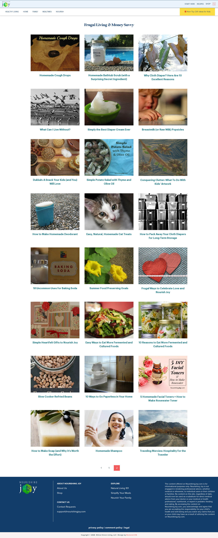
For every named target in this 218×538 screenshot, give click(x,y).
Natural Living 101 (120, 488)
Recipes (200, 4)
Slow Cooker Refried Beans (55, 397)
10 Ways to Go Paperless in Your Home (109, 397)
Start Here (190, 4)
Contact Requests (66, 506)
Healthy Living (12, 12)
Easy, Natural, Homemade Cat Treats (109, 234)
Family (35, 12)
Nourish (60, 12)
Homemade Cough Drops (55, 75)
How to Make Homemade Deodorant (55, 234)
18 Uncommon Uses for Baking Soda (55, 288)
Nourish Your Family (121, 497)
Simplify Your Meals (121, 493)
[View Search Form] (214, 4)
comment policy (113, 527)
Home (25, 12)
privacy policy (96, 527)
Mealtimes (47, 12)
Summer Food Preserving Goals (109, 288)
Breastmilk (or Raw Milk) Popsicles (163, 129)
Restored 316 (131, 535)
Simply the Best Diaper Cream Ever (109, 129)
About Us (62, 488)
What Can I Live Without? (55, 129)
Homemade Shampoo (109, 451)
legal (126, 527)
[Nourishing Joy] (6, 4)
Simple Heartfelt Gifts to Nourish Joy (55, 342)
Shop (208, 4)
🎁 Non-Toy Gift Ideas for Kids (197, 11)
